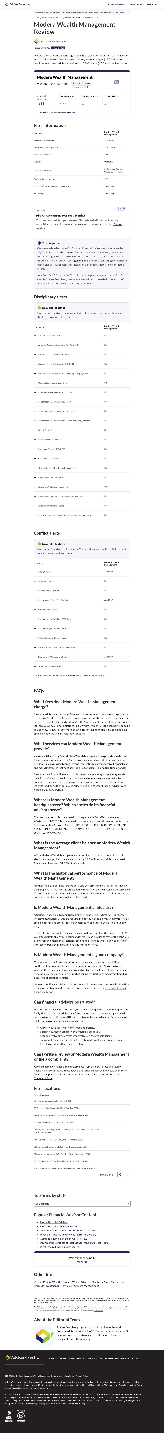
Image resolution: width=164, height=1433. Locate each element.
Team (63, 1358)
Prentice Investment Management (79, 1285)
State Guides (136, 4)
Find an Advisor (82, 83)
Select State (42, 1203)
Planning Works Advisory (76, 1281)
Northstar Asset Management (109, 1281)
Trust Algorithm (74, 260)
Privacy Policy (82, 1376)
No (86, 1261)
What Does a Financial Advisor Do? (60, 1246)
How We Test (95, 1358)
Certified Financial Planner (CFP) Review (63, 1238)
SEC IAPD (62, 1300)
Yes (78, 1261)
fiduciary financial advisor (51, 914)
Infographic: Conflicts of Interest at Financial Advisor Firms (74, 1242)
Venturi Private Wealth (47, 1281)
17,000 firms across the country (55, 252)
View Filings (109, 193)
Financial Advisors (117, 4)
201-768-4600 (59, 83)
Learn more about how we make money (68, 1403)
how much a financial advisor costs (65, 733)
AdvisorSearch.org (18, 4)
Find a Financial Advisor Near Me (59, 1226)
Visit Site (42, 83)
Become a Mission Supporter (63, 112)
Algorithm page (98, 1310)
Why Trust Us (76, 1358)
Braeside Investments (46, 1285)
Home (36, 18)
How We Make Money (117, 1358)
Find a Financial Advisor (52, 18)
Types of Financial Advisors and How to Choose (67, 1230)
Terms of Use (56, 1376)
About (53, 1358)
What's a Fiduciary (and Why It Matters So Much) (68, 1234)
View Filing (109, 186)
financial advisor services (48, 789)
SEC (56, 1302)
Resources (152, 4)
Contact (137, 1358)
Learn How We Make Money (114, 13)
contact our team (93, 1300)
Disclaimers (69, 1376)
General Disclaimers (20, 1388)
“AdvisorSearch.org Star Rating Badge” (47, 1307)
